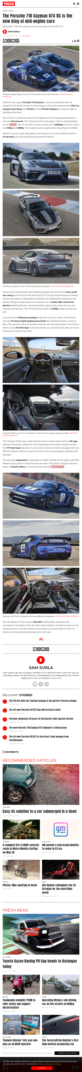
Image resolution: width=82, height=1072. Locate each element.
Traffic (6, 842)
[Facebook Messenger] (13, 41)
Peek (11, 11)
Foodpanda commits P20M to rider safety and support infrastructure (19, 1003)
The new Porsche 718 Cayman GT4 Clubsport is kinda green (38, 727)
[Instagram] (17, 41)
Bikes (5, 997)
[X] (9, 41)
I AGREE (41, 1068)
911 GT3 (13, 124)
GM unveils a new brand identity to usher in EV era (60, 847)
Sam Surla (14, 31)
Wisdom (6, 807)
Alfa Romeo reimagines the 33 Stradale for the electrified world (59, 888)
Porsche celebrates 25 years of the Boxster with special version (41, 718)
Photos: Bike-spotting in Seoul (20, 885)
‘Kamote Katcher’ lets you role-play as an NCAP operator (20, 1042)
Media (5, 882)
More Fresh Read (68, 1053)
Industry (46, 842)
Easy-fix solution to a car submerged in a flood (39, 811)
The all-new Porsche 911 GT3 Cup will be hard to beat (35, 709)
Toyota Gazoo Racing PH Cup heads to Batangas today (40, 963)
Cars (5, 11)
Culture (7, 957)
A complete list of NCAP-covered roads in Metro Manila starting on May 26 (21, 848)
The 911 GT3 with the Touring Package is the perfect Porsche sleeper (43, 700)
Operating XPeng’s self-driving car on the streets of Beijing (59, 1002)
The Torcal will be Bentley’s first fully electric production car (60, 1042)
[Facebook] (5, 41)
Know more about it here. (50, 1064)
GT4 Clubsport (57, 466)
